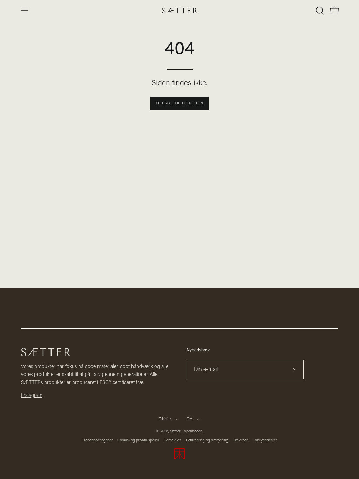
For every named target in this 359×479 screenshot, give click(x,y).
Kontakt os (172, 441)
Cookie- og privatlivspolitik (138, 441)
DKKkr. (165, 419)
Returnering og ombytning (207, 441)
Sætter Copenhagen (186, 431)
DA (190, 419)
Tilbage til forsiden (179, 104)
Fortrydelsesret (265, 441)
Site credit (240, 441)
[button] (319, 10)
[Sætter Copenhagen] (179, 11)
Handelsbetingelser (97, 441)
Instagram (31, 395)
